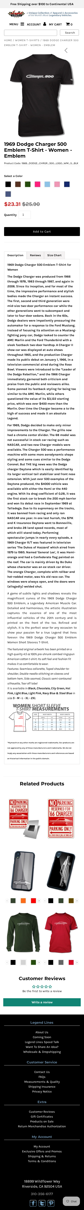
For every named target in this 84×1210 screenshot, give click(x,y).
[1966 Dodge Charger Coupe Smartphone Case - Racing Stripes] (23, 892)
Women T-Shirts (27, 40)
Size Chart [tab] (54, 255)
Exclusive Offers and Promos (42, 1151)
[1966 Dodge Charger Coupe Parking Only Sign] (61, 840)
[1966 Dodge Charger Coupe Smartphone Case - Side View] (61, 892)
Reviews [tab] (35, 255)
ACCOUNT (34, 24)
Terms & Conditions (42, 1161)
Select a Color (13, 176)
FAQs (42, 1077)
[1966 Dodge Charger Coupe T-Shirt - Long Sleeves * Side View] (23, 954)
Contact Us (42, 1072)
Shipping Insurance (41, 1086)
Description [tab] (15, 255)
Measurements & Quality (42, 1082)
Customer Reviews (42, 1111)
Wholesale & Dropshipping (42, 1052)
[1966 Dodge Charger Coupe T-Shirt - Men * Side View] (61, 954)
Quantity (10, 215)
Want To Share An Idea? (42, 1047)
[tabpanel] (42, 511)
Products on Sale (42, 1121)
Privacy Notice (42, 1091)
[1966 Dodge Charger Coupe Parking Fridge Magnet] (23, 840)
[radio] (8, 184)
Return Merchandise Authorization (42, 1126)
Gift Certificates (42, 1116)
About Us (41, 1032)
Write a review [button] (42, 1002)
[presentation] (39, 900)
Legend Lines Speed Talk (42, 1042)
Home (8, 40)
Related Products (42, 784)
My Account (42, 1146)
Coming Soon (42, 1037)
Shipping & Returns (42, 1156)
